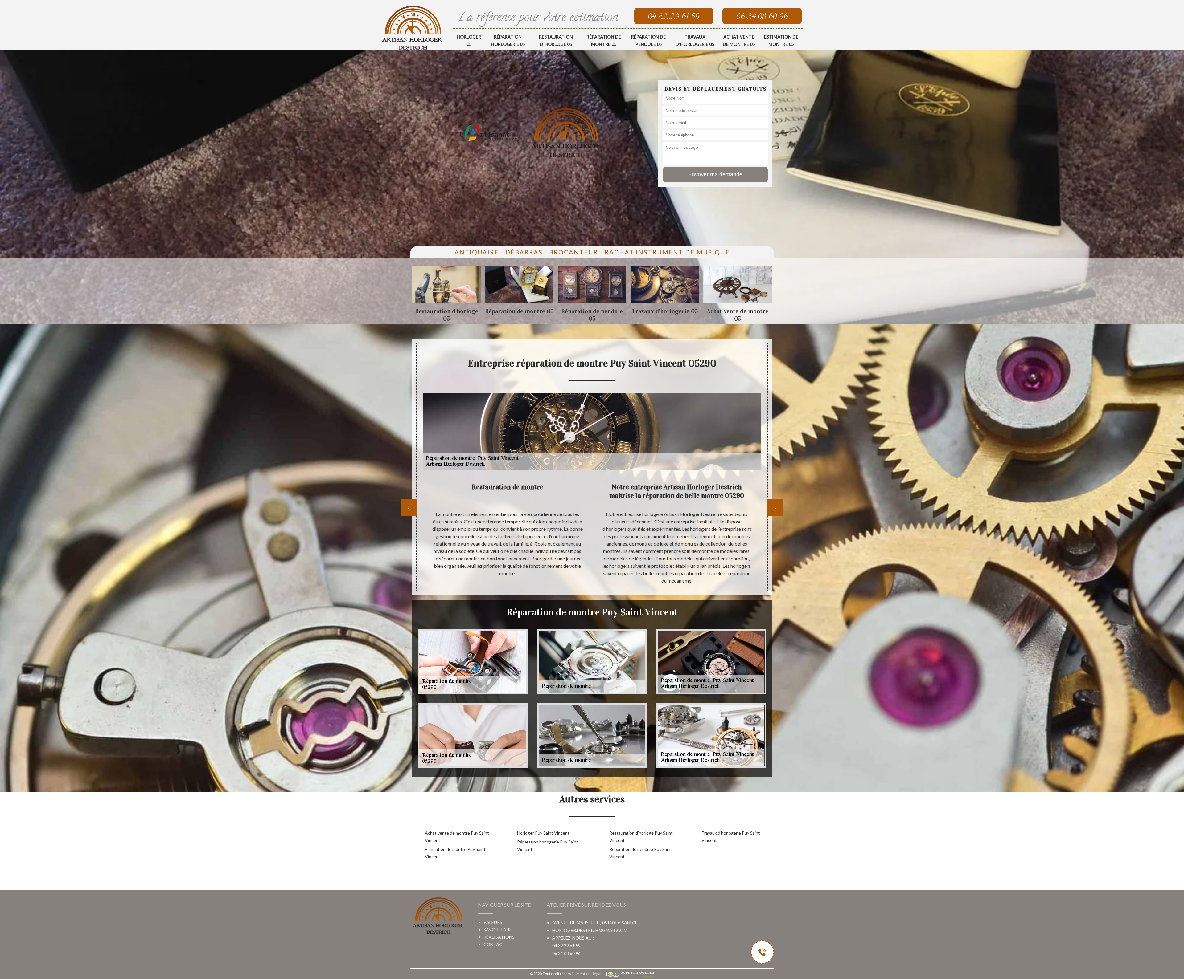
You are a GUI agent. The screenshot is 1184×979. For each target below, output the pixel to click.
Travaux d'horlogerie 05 (695, 40)
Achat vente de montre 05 (739, 40)
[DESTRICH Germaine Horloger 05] (412, 27)
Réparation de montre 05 (603, 40)
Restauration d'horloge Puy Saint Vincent (641, 836)
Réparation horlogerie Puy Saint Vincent (547, 845)
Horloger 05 (469, 40)
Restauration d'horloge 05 (556, 40)
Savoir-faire (498, 929)
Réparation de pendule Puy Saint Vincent (640, 853)
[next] (775, 507)
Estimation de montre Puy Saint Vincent (455, 853)
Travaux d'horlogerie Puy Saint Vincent (730, 836)
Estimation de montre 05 (781, 40)
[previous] (409, 507)
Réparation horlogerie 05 (508, 40)
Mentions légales (590, 973)
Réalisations (499, 937)
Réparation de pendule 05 (648, 40)
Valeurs (492, 922)
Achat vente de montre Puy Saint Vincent (457, 836)
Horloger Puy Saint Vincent (543, 832)
